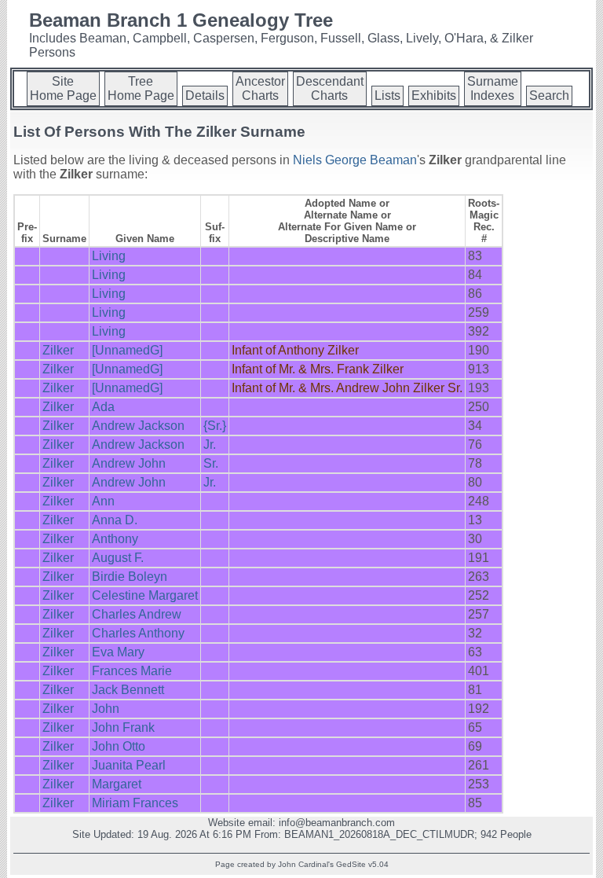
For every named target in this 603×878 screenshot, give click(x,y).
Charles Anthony (138, 633)
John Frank (123, 727)
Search (549, 95)
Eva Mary (118, 652)
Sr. (210, 463)
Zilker (58, 350)
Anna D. (114, 520)
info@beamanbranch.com (337, 822)
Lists (387, 95)
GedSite (351, 864)
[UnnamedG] (127, 350)
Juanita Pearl (129, 765)
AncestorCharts (260, 88)
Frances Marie (132, 671)
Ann (103, 501)
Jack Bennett (128, 689)
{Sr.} (214, 425)
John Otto (118, 746)
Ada (103, 406)
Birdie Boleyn (129, 576)
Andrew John (129, 463)
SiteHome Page (63, 88)
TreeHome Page (141, 88)
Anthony (115, 539)
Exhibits (433, 95)
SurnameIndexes (492, 88)
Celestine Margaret (145, 595)
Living (109, 256)
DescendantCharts (330, 88)
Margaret (116, 784)
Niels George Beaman (355, 160)
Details (205, 95)
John (105, 708)
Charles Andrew (136, 614)
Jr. (209, 444)
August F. (118, 557)
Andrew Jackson (138, 425)
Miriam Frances (135, 803)
